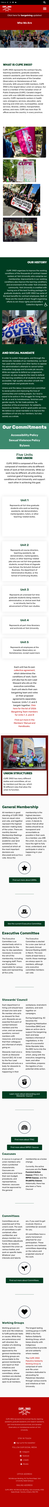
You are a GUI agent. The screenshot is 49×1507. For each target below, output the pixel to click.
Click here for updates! (24, 15)
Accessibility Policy (24, 435)
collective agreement (24, 670)
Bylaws (25, 445)
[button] (46, 304)
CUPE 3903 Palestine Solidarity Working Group (34, 1361)
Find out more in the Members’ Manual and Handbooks (24, 723)
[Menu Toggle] (45, 8)
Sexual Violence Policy (24, 440)
